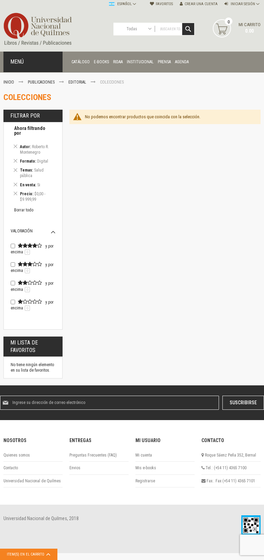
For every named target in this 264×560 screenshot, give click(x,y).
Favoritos (164, 4)
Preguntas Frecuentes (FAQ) (93, 455)
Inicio (9, 82)
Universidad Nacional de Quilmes (32, 481)
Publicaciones (42, 82)
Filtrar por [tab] (25, 115)
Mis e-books (145, 467)
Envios (74, 467)
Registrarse (145, 481)
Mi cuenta (143, 455)
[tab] (33, 165)
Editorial (77, 82)
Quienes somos (16, 455)
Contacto (10, 467)
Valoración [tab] (22, 231)
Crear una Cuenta (201, 4)
